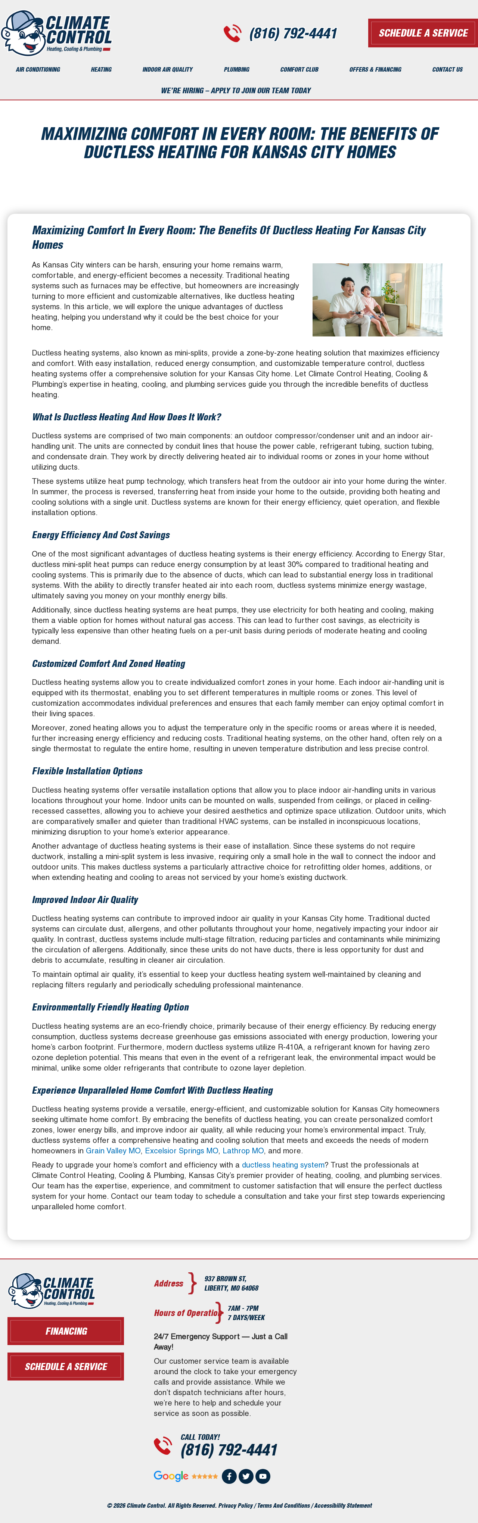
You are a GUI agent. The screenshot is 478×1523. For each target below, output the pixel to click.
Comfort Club (299, 69)
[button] (65, 1367)
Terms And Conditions (283, 1505)
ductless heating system (283, 1164)
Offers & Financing (375, 69)
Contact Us (447, 69)
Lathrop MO (243, 1150)
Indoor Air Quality (167, 69)
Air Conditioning (38, 69)
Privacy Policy (235, 1505)
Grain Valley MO (113, 1150)
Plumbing (236, 69)
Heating (101, 69)
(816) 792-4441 (293, 33)
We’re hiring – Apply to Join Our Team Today (235, 90)
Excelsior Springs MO (181, 1150)
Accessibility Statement (343, 1505)
